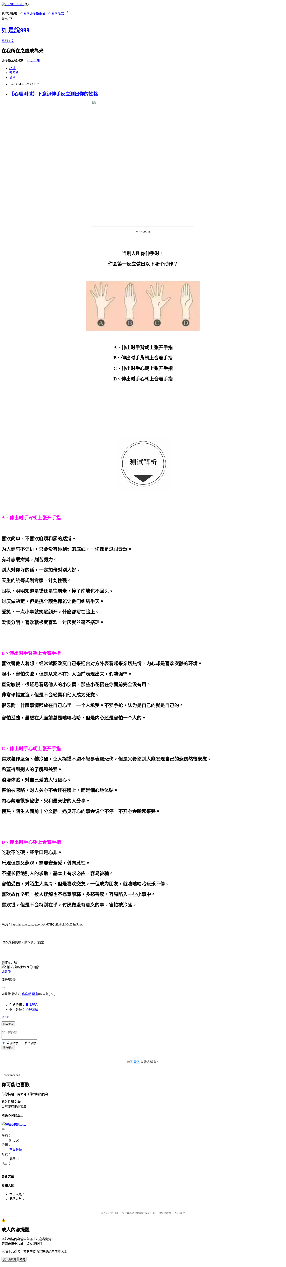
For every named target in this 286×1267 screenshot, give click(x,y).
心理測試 (32, 1009)
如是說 (6, 971)
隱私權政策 (165, 1212)
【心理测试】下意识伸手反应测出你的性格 (53, 93)
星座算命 (32, 1005)
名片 (12, 77)
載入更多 (8, 1024)
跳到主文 (8, 41)
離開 (22, 1259)
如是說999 (16, 30)
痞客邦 (26, 994)
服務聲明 (180, 1212)
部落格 (14, 72)
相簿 (12, 68)
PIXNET (114, 1212)
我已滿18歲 (9, 1259)
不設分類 (33, 60)
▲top (5, 1016)
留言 (35, 994)
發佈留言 (8, 1047)
